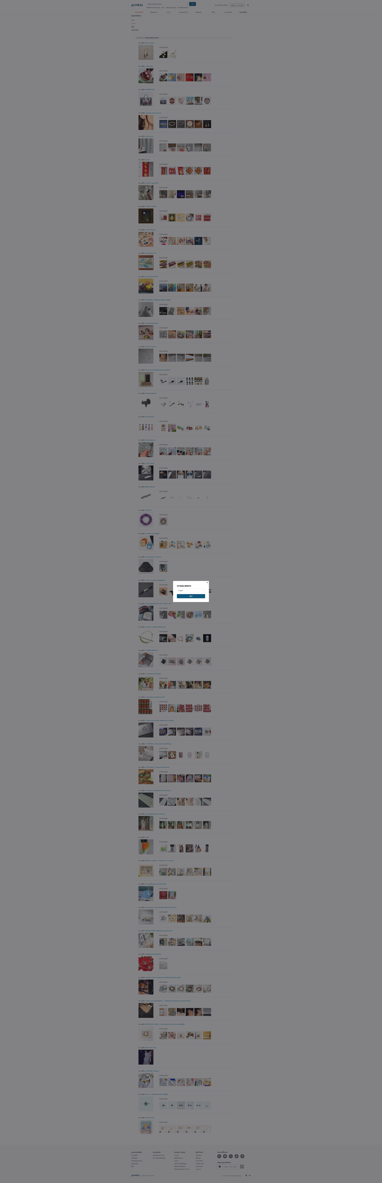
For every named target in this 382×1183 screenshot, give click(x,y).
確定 (191, 596)
